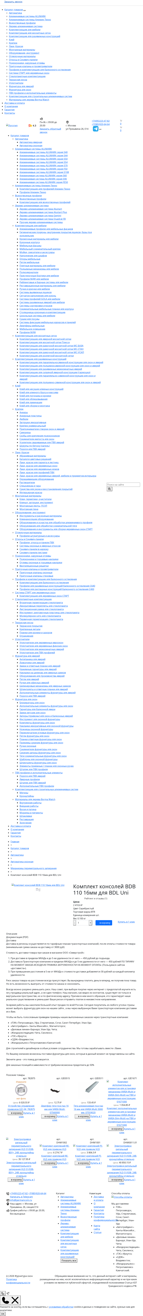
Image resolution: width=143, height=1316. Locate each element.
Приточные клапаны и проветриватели (30, 66)
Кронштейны (27, 796)
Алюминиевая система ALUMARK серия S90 (43, 178)
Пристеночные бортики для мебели (39, 275)
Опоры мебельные (30, 258)
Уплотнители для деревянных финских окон (44, 645)
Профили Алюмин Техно (33, 192)
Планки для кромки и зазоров (36, 632)
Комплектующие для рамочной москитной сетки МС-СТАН (52, 349)
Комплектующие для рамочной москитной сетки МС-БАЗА (51, 345)
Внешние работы (29, 806)
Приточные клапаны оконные (36, 572)
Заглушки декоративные (33, 422)
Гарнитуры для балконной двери (37, 709)
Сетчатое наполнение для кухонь (38, 295)
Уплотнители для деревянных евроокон (41, 642)
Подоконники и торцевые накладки (39, 559)
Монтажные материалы (22, 49)
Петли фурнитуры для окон (34, 736)
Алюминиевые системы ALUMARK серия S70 (44, 165)
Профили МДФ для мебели (34, 278)
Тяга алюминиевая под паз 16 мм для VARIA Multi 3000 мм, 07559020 (88, 1109)
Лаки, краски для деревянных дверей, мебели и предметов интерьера (58, 475)
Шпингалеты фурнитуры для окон (38, 762)
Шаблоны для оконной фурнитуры (39, 759)
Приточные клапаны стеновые (36, 575)
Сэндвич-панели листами (33, 552)
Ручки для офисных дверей (34, 682)
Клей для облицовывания (33, 399)
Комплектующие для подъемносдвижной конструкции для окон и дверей (60, 365)
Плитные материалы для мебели (37, 265)
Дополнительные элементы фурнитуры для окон (46, 705)
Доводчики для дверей (32, 662)
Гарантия (9, 109)
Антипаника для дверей (32, 659)
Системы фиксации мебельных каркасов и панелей (48, 322)
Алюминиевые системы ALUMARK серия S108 (44, 172)
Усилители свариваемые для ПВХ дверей (42, 442)
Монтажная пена (29, 509)
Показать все (69, 1260)
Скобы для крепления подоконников (40, 435)
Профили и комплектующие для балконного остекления (40, 69)
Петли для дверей (29, 679)
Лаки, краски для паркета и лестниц (39, 462)
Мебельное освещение (32, 329)
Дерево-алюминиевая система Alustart (41, 208)
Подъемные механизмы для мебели (39, 268)
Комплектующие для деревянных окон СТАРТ (44, 595)
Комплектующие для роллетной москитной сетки (47, 355)
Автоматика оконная (31, 145)
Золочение (26, 822)
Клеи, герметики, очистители (36, 499)
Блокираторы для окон (32, 702)
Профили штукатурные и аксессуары (40, 535)
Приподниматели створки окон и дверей (42, 429)
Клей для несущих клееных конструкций (41, 389)
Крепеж (13, 42)
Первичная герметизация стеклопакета (41, 619)
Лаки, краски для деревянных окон (38, 465)
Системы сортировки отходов (36, 305)
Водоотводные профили (22, 22)
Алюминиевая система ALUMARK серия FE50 (44, 182)
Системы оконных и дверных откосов (40, 545)
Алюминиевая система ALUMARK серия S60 (43, 175)
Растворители (27, 482)
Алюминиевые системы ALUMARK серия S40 (44, 152)
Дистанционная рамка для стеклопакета (42, 609)
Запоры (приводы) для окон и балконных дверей (46, 715)
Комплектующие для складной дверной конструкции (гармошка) (55, 372)
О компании (11, 106)
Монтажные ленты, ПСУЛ (33, 505)
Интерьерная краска (31, 492)
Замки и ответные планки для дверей (40, 665)
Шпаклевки (26, 816)
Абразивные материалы (33, 455)
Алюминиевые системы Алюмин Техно (30, 19)
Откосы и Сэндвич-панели (23, 59)
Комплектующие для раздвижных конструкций (34, 36)
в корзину (104, 922)
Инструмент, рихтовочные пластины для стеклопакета (49, 612)
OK (2, 1313)
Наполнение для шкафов (33, 255)
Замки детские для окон (33, 712)
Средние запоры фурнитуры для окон (40, 752)
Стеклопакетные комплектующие (27, 76)
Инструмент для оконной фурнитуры (40, 719)
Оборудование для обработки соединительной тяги (48, 525)
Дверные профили (30, 779)
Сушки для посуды (29, 319)
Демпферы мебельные (32, 325)
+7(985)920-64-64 (101, 124)
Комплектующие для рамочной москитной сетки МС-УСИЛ (52, 352)
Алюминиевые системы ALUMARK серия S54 (44, 162)
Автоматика (15, 12)
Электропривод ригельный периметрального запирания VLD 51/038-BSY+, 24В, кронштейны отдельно (21, 1169)
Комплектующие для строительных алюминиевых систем (40, 96)
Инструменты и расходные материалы (41, 515)
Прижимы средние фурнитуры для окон (41, 742)
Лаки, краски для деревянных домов (39, 469)
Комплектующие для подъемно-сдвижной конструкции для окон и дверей (60, 382)
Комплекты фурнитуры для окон (37, 722)
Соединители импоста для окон (37, 439)
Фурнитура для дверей (21, 86)
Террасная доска (18, 79)
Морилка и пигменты (31, 812)
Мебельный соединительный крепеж (40, 248)
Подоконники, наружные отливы (27, 62)
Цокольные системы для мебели (37, 315)
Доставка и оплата (14, 103)
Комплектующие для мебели (24, 29)
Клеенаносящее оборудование (37, 519)
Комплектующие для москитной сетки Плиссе (45, 342)
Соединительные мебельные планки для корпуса (47, 309)
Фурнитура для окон (20, 89)
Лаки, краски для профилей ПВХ (37, 472)
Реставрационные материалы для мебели (42, 285)
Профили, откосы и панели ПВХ (37, 542)
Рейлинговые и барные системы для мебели (44, 282)
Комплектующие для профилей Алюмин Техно (45, 188)
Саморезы (25, 432)
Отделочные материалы (22, 56)
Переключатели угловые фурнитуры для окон (45, 732)
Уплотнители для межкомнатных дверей (42, 649)
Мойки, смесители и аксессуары (37, 252)
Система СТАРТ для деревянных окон (29, 73)
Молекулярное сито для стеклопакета (40, 615)
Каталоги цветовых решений (35, 459)
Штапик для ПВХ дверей (33, 782)
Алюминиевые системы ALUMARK (27, 16)
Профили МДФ (28, 332)
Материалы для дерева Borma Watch (29, 99)
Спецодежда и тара (30, 485)
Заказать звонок (13, 1)
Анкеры (24, 412)
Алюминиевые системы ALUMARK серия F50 (43, 168)
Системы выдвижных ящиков (36, 292)
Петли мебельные (29, 262)
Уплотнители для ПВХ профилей (37, 652)
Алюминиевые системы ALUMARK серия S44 (44, 155)
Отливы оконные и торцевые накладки (41, 562)
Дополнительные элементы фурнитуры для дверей (48, 692)
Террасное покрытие (31, 625)
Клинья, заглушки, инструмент (36, 502)
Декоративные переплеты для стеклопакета (44, 605)
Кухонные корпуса (30, 242)
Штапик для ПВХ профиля (34, 769)
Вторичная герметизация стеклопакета (41, 602)
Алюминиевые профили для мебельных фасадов (46, 228)
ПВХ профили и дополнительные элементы (32, 93)
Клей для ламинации (31, 402)
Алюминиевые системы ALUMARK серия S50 (44, 158)
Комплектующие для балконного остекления (44, 582)
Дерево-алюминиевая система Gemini (40, 215)
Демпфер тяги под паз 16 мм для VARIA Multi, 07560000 (55, 1109)
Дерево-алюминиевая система (25, 26)
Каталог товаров (13, 9)
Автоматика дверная (31, 142)
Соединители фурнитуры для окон (38, 749)
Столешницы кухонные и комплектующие (42, 312)
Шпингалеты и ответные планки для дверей (44, 689)
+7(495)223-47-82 (101, 120)
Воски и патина (28, 809)
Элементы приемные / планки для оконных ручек (47, 766)
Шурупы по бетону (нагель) (35, 445)
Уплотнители (16, 83)
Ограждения (26, 635)
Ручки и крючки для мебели (35, 288)
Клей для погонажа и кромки (35, 395)
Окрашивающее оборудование (37, 479)
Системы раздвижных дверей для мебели (42, 302)
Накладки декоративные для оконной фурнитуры (46, 725)
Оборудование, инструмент (24, 52)
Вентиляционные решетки (34, 565)
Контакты (9, 113)
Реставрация (27, 819)
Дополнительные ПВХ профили (37, 786)
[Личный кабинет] (119, 130)
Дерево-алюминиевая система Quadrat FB (43, 218)
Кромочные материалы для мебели (39, 238)
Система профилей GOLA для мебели (40, 299)
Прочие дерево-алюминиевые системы (41, 222)
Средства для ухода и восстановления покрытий (46, 489)
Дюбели (24, 419)
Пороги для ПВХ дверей (32, 449)
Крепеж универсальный (33, 425)
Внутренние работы (30, 802)
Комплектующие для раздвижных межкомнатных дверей (51, 369)
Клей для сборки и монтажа (35, 405)
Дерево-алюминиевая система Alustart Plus (43, 212)
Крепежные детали (30, 629)
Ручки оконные (28, 746)
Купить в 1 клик (126, 921)
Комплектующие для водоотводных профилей (45, 202)
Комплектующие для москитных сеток (30, 32)
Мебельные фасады (30, 245)
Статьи (97, 1232)
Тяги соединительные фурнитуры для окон (43, 756)
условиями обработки (61, 1306)
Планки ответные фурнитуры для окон (41, 739)
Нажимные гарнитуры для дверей (38, 669)
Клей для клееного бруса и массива (39, 392)
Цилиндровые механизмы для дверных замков (45, 685)
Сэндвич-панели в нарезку (34, 549)
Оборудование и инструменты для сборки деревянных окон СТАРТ (56, 529)
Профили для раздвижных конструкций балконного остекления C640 (57, 585)
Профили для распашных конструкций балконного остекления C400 (57, 589)
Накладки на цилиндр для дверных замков (43, 672)
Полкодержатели (29, 272)
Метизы (24, 792)
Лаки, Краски (16, 46)
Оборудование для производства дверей (42, 675)
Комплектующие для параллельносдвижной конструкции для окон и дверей (61, 362)
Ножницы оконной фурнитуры (36, 729)
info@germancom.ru (21, 1200)
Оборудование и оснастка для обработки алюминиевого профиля (56, 522)
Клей (11, 39)
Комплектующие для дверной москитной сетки (45, 339)
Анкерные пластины (31, 415)
